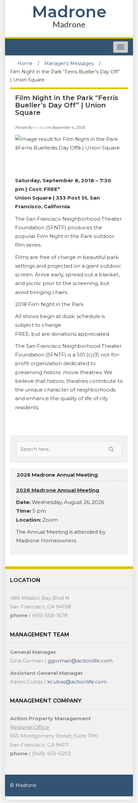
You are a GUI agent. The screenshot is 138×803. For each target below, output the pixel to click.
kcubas (39, 127)
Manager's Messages (69, 63)
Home (24, 63)
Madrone (69, 11)
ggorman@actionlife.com (80, 660)
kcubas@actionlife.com (77, 682)
